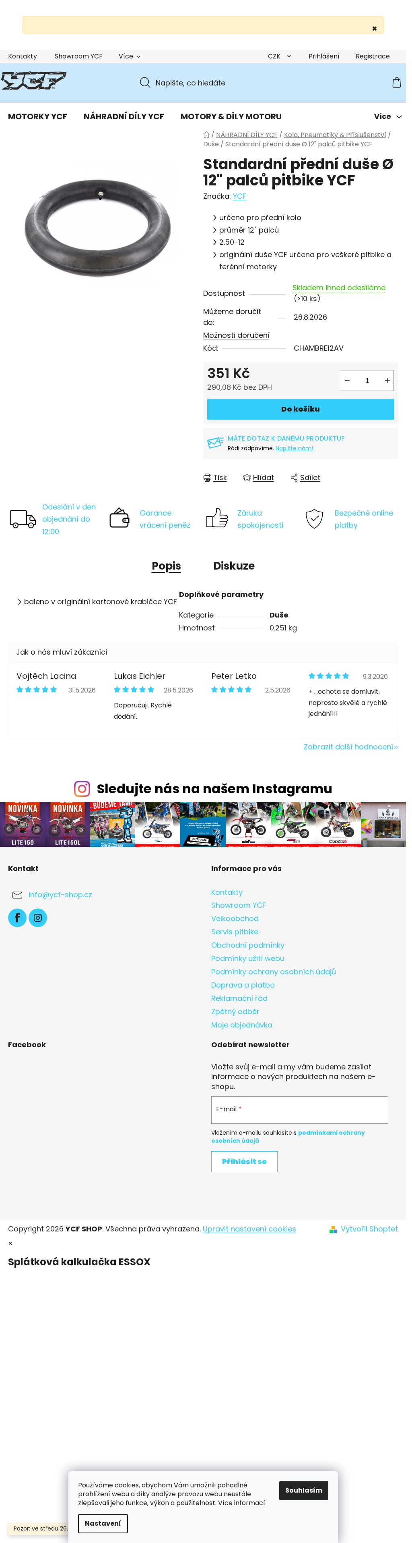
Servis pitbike (234, 932)
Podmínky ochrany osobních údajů (273, 972)
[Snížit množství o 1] (347, 380)
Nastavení (103, 1523)
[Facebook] (17, 918)
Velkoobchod (235, 918)
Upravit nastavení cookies (249, 1229)
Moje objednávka (241, 1025)
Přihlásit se (244, 1161)
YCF (239, 196)
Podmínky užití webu (247, 958)
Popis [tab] (166, 566)
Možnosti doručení (236, 335)
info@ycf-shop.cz (60, 895)
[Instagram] (38, 918)
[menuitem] (37, 116)
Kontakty (22, 56)
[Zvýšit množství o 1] (387, 380)
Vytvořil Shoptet (369, 1229)
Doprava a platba (243, 985)
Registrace (373, 56)
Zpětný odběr (235, 1011)
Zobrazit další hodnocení (348, 747)
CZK (275, 56)
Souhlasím (303, 1490)
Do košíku (300, 409)
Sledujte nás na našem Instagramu (214, 789)
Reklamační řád (239, 998)
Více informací (241, 1503)
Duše (279, 615)
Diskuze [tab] (234, 566)
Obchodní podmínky (247, 945)
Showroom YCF (79, 56)
